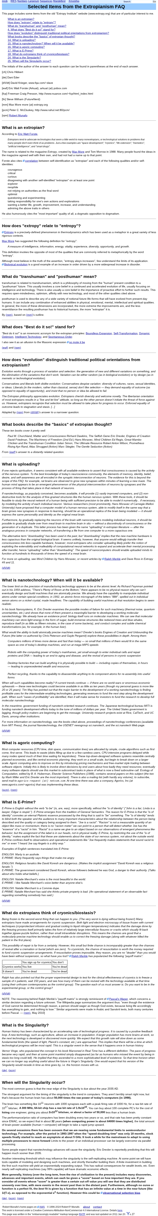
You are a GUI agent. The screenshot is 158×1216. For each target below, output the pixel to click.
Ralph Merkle (112, 558)
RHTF (82, 1214)
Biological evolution (16, 264)
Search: (127, 1)
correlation (31, 160)
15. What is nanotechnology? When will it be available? (41, 43)
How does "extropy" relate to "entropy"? (32, 22)
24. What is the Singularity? (24, 57)
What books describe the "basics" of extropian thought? (41, 36)
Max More (78, 151)
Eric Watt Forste (27, 133)
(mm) (29, 314)
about (86, 1206)
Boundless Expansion (99, 333)
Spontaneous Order (60, 336)
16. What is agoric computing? (26, 46)
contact (97, 1206)
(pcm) (5, 789)
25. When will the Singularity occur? (29, 61)
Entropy (9, 232)
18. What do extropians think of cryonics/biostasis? (38, 54)
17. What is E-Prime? (21, 50)
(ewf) (5, 347)
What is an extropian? (21, 18)
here (120, 1210)
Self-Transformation (125, 333)
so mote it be (77, 342)
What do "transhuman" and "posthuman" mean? (37, 25)
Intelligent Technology (28, 336)
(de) (4, 1070)
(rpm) (9, 314)
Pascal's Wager (118, 998)
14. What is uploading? (22, 39)
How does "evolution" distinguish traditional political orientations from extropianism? (58, 33)
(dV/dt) (34, 412)
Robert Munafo (18, 115)
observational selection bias (121, 1192)
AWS (42, 1207)
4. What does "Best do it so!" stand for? (31, 29)
